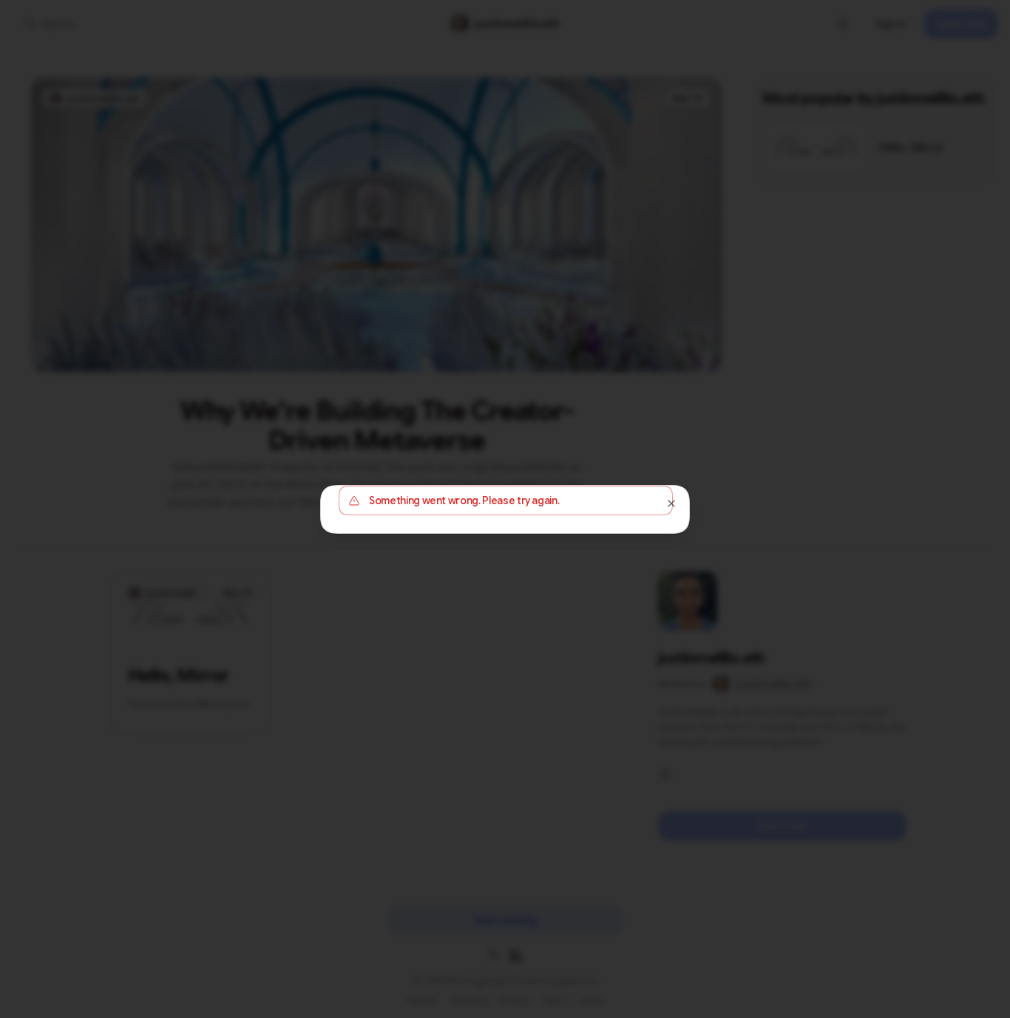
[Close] (671, 503)
